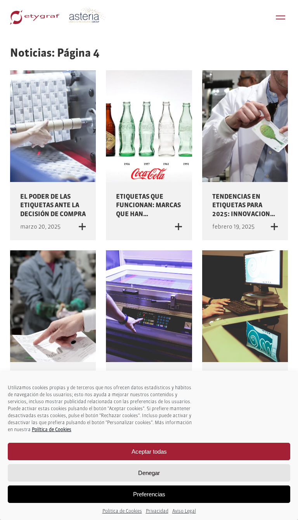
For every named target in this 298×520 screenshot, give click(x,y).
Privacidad (157, 511)
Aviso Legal (184, 511)
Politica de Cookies (122, 511)
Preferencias (149, 494)
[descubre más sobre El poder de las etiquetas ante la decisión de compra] (53, 126)
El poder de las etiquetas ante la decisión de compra (53, 205)
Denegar (149, 473)
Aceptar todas (149, 451)
